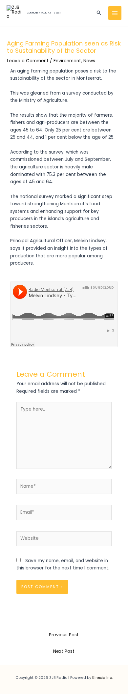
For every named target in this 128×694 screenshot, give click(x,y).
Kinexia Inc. (102, 677)
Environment (67, 61)
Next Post (64, 651)
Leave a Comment (28, 61)
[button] (99, 13)
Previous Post (64, 635)
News (89, 61)
